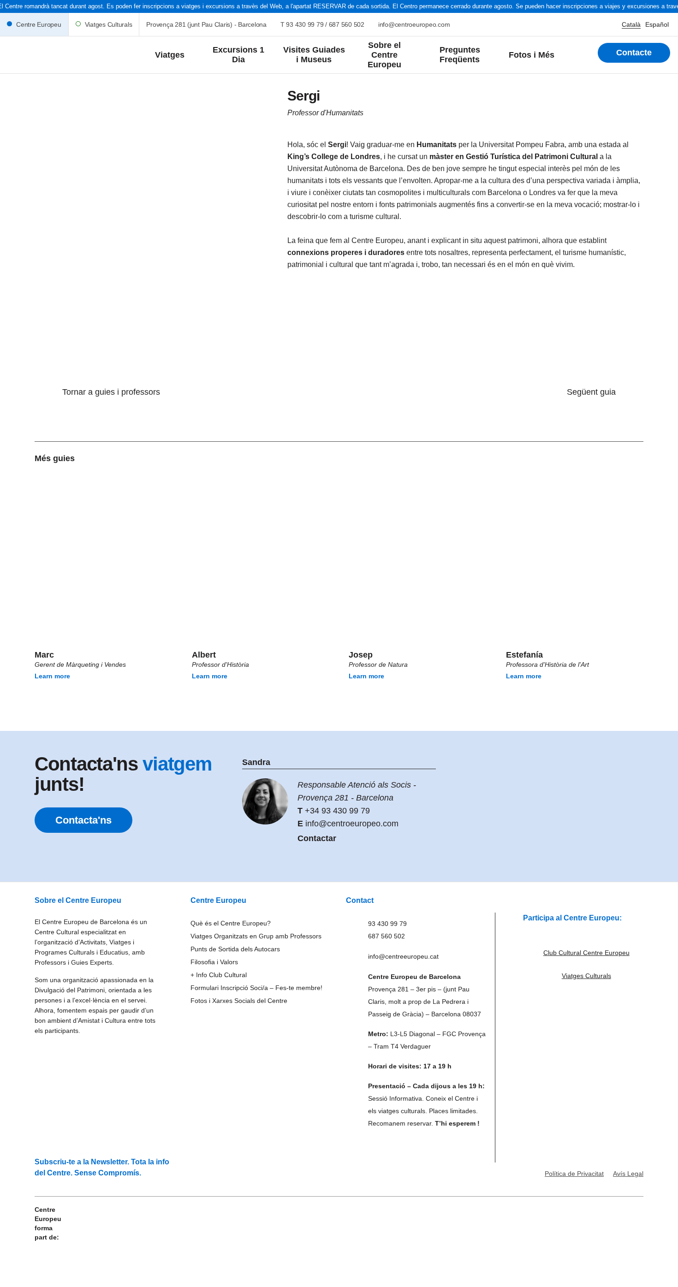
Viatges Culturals (108, 24)
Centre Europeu (38, 24)
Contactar (316, 838)
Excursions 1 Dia (238, 54)
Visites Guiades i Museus (314, 54)
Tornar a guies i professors (111, 392)
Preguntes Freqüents (460, 54)
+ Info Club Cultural (218, 975)
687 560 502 (346, 24)
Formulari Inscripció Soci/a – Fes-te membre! (256, 987)
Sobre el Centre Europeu (384, 55)
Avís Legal (628, 1173)
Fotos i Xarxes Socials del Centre (238, 1000)
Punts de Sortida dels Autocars (235, 949)
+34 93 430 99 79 (337, 810)
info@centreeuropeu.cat (403, 956)
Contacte (634, 52)
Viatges (169, 54)
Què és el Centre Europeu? (230, 923)
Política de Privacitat (574, 1173)
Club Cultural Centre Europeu (586, 952)
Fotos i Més (531, 54)
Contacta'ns (83, 820)
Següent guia (591, 392)
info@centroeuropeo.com (414, 24)
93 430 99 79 (304, 24)
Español (657, 24)
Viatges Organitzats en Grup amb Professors (255, 936)
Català (631, 24)
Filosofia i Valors (214, 962)
